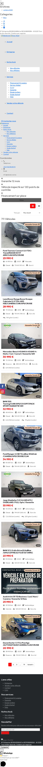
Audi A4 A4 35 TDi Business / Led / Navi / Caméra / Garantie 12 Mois (20, 597)
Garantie (13, 90)
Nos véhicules (15, 68)
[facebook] (4, 21)
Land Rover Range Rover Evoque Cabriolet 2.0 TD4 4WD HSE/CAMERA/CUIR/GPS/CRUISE (17, 301)
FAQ (11, 97)
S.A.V (12, 88)
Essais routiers (15, 92)
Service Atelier (15, 85)
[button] (21, 763)
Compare (4, 747)
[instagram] (4, 28)
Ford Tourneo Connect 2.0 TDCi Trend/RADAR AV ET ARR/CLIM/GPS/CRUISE (17, 252)
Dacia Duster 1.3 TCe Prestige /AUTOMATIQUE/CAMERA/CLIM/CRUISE (21, 644)
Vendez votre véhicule (15, 103)
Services (10, 77)
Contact (10, 113)
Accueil (9, 42)
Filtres (21, 200)
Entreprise (11, 52)
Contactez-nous (9, 121)
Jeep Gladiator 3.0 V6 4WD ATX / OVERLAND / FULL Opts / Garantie (18, 501)
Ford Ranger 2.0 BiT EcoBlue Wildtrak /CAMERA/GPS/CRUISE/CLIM (20, 455)
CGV (6, 690)
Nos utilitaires (15, 70)
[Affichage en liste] (39, 206)
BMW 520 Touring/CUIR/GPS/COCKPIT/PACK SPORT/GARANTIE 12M (18, 403)
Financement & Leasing (18, 83)
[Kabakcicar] (10, 35)
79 (24, 665)
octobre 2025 (8, 10)
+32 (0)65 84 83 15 (9, 167)
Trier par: (17, 213)
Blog (4, 18)
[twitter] (4, 25)
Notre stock (11, 62)
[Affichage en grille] (32, 206)
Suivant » (30, 665)
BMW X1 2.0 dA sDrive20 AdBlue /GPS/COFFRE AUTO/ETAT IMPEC (18, 551)
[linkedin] (4, 23)
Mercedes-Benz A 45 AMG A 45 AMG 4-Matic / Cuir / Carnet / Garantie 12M (20, 352)
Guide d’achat (15, 95)
